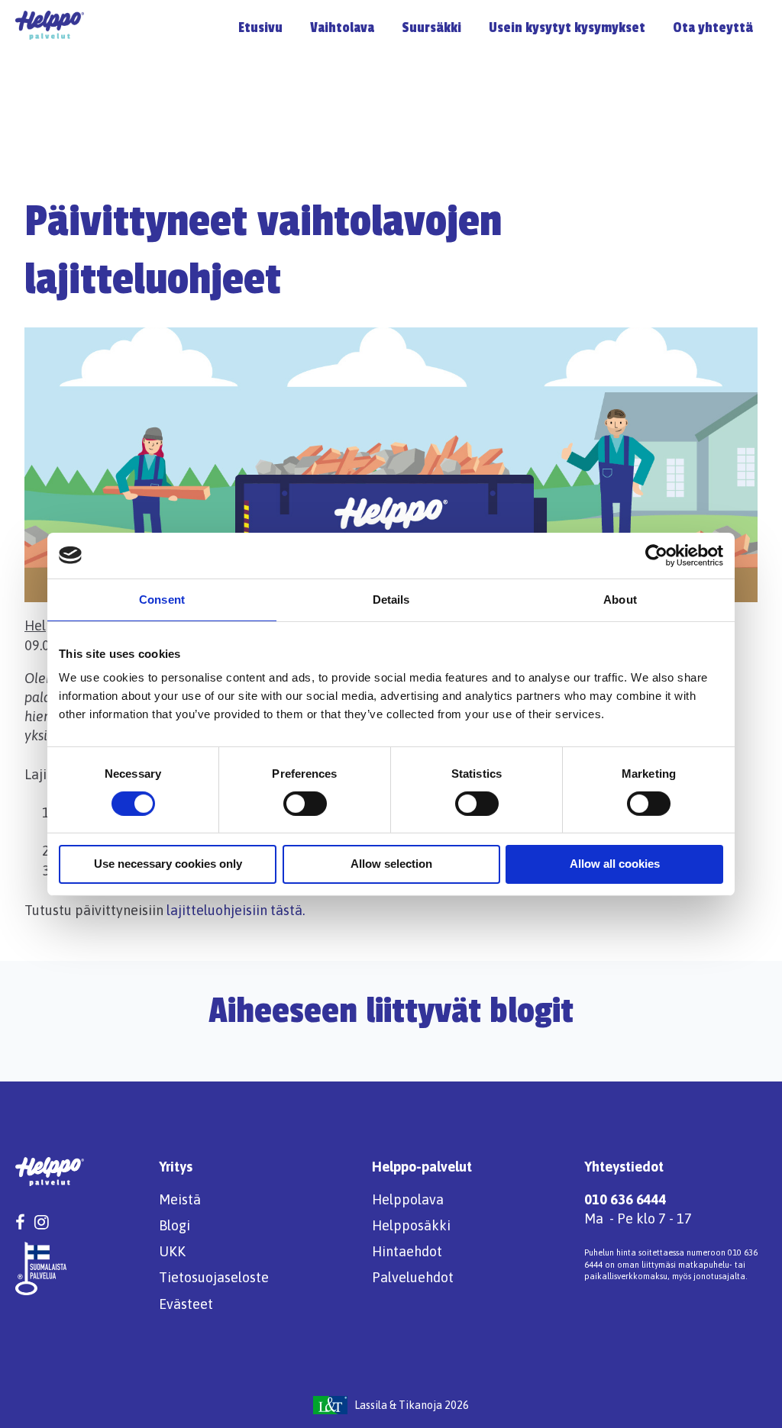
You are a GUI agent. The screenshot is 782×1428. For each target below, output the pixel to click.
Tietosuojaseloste (214, 1277)
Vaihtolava (342, 27)
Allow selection (391, 863)
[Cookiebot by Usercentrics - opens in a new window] (656, 554)
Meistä (180, 1199)
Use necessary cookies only (168, 863)
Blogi (174, 1225)
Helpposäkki (411, 1225)
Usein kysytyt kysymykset (567, 27)
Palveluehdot (413, 1277)
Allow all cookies (615, 863)
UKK (172, 1251)
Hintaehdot (407, 1251)
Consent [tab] (162, 598)
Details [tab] (391, 598)
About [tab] (620, 598)
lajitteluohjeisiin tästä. (235, 910)
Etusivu (260, 27)
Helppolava (408, 1199)
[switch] (305, 803)
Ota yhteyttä (713, 27)
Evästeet (186, 1304)
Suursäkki (431, 27)
